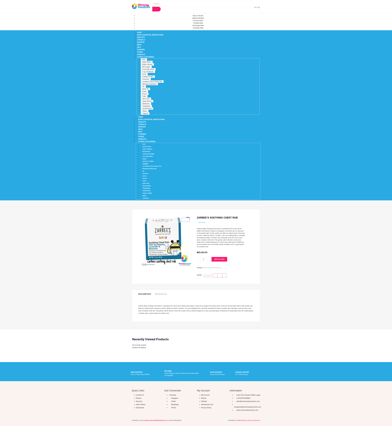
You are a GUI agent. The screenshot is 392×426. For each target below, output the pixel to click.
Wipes (144, 111)
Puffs (144, 96)
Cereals (141, 40)
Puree (140, 52)
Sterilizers (146, 103)
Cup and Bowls (147, 72)
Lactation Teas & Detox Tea (152, 81)
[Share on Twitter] (210, 276)
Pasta (144, 91)
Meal (139, 45)
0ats (143, 59)
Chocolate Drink (148, 69)
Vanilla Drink (147, 108)
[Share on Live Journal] (224, 275)
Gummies (145, 79)
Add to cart (219, 259)
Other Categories (145, 57)
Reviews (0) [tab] (160, 294)
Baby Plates (146, 62)
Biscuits (141, 37)
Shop (139, 32)
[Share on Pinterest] (220, 275)
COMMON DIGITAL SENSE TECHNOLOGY (248, 420)
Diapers (141, 42)
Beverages (146, 67)
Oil (143, 86)
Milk (139, 47)
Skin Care (146, 99)
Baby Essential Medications (150, 35)
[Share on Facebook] (205, 276)
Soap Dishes (147, 101)
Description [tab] (144, 294)
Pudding (141, 49)
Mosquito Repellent (149, 84)
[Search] (156, 9)
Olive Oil (145, 89)
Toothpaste (146, 106)
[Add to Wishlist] (229, 260)
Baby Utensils (147, 64)
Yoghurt (145, 113)
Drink (144, 74)
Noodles (141, 54)
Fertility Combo (147, 77)
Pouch (144, 94)
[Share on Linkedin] (215, 275)
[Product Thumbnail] (186, 220)
